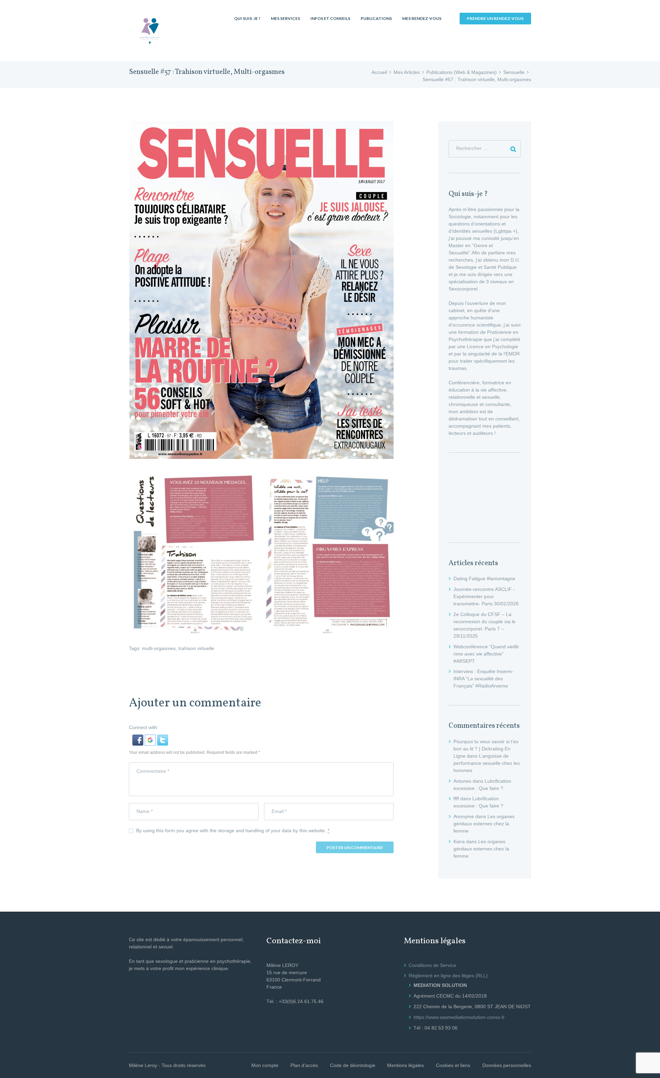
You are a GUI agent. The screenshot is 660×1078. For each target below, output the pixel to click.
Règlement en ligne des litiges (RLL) (448, 975)
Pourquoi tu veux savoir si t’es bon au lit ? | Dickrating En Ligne (485, 749)
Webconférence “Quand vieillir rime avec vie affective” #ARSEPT (486, 654)
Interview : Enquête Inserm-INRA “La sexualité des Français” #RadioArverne (483, 679)
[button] (138, 738)
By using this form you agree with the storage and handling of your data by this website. (232, 830)
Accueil (379, 72)
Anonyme (463, 816)
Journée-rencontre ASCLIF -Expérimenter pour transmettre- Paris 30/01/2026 (486, 596)
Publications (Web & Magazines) (461, 72)
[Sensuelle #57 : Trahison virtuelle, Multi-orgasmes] (261, 290)
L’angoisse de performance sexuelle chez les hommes (486, 763)
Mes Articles (407, 72)
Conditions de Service (432, 965)
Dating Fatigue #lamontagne (484, 578)
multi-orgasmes (159, 648)
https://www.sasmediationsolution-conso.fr (459, 1017)
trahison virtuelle (196, 648)
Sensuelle (514, 72)
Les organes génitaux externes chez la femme (484, 824)
